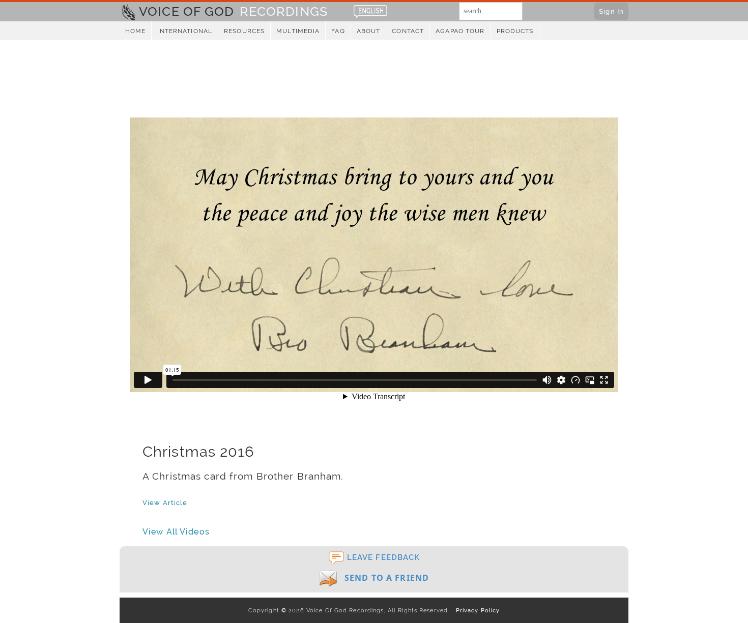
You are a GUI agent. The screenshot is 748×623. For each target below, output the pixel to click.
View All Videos (176, 532)
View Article (164, 502)
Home (135, 31)
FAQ (337, 31)
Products (515, 31)
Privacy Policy (475, 610)
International (184, 31)
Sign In (611, 11)
